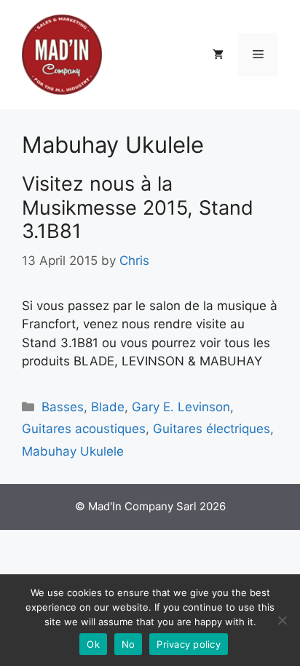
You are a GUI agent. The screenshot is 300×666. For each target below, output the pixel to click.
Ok (93, 644)
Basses (63, 407)
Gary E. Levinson (181, 407)
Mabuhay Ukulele (73, 451)
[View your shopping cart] (218, 54)
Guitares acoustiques (84, 428)
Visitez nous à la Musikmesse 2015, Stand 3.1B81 (137, 207)
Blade (108, 407)
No (128, 644)
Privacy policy (189, 644)
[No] (282, 620)
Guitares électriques (211, 428)
